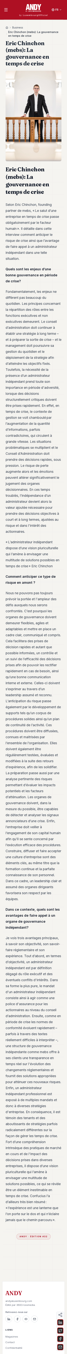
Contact (10, 1342)
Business (17, 27)
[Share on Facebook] (60, 1339)
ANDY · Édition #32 (34, 1236)
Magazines (11, 1336)
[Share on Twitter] (60, 1331)
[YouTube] (26, 1319)
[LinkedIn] (8, 1319)
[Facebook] (17, 1319)
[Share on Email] (60, 1347)
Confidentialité (13, 1347)
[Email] (34, 1319)
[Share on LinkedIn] (60, 1322)
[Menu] (6, 9)
